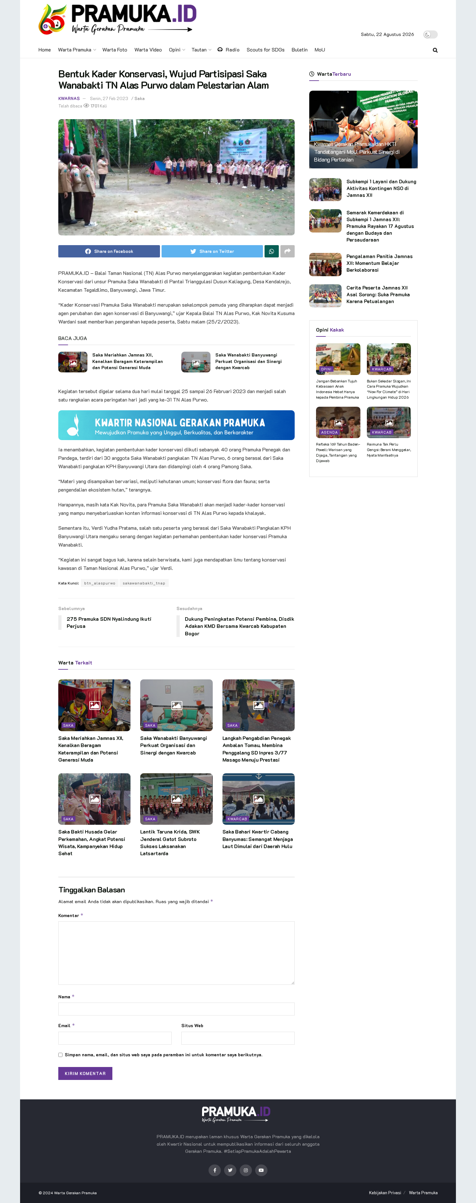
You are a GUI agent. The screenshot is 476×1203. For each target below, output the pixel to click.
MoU (320, 49)
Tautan (199, 49)
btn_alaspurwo (99, 582)
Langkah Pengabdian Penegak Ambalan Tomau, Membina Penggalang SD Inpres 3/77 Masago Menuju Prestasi (256, 748)
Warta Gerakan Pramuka (75, 1192)
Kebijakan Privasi (385, 1192)
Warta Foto (114, 49)
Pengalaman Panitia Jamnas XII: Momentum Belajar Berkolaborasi (379, 263)
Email (66, 1025)
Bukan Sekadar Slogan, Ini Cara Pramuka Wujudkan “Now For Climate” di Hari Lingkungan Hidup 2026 (389, 389)
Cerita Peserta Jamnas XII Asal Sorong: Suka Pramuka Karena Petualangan (378, 294)
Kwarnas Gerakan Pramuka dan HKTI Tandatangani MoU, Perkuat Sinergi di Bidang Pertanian (357, 151)
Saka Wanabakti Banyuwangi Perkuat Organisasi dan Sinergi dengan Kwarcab (248, 361)
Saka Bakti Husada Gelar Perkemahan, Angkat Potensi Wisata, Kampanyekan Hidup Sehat (91, 842)
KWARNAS (69, 98)
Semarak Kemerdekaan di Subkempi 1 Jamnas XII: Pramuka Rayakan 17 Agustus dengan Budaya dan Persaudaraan (380, 226)
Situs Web (192, 1025)
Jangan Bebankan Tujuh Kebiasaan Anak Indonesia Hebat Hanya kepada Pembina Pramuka (337, 389)
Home (45, 49)
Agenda (329, 432)
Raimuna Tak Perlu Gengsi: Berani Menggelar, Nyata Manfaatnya (389, 449)
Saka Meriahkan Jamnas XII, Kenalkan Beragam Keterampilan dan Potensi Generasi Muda (127, 361)
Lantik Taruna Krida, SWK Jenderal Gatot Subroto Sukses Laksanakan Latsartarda (169, 842)
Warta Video (148, 49)
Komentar (71, 915)
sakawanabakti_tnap (144, 582)
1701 (94, 105)
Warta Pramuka (74, 49)
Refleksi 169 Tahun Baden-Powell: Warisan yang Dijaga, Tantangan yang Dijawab (338, 452)
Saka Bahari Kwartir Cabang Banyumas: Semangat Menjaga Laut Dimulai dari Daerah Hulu (257, 838)
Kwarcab (237, 818)
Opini (174, 49)
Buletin (300, 49)
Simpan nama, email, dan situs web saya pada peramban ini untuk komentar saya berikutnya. (163, 1054)
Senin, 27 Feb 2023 (109, 98)
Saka (139, 98)
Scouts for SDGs (266, 49)
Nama (66, 996)
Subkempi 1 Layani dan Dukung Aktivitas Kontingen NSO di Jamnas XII (381, 188)
